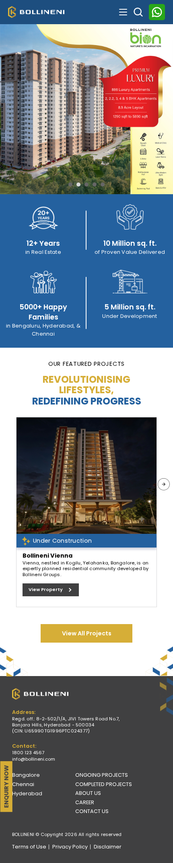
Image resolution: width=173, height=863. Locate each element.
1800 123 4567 (28, 753)
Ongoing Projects (101, 775)
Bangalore (26, 775)
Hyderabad (27, 793)
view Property (46, 589)
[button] (70, 185)
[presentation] (164, 484)
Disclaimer (108, 846)
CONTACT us (92, 811)
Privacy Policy (70, 846)
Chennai (23, 784)
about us (88, 793)
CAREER (84, 802)
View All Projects (86, 633)
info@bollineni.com (33, 759)
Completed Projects (103, 784)
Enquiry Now (6, 786)
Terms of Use (29, 846)
